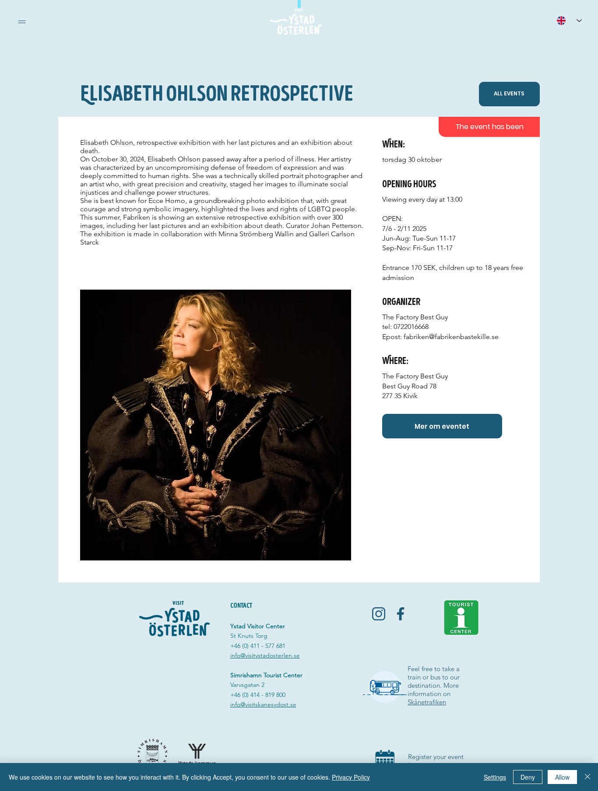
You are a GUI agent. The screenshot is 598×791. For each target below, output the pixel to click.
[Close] (587, 777)
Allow (562, 777)
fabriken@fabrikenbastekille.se (451, 336)
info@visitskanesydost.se (263, 704)
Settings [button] (495, 777)
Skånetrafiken (427, 702)
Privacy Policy (351, 777)
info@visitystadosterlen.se (265, 655)
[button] (21, 21)
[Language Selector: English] (569, 20)
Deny (528, 777)
